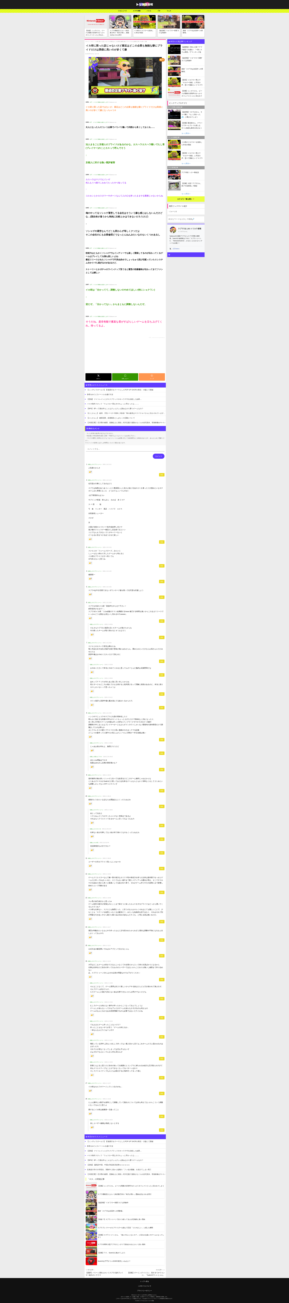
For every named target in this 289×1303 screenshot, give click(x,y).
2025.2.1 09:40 (108, 678)
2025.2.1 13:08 (108, 983)
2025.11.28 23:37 (106, 829)
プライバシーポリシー (144, 1290)
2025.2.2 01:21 (108, 697)
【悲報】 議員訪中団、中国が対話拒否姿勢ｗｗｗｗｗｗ (108, 1165)
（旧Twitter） (176, 249)
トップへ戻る (144, 1281)
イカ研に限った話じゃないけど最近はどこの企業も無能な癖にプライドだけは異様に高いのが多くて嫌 (121, 41)
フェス (169, 11)
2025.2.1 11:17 (107, 927)
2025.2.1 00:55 (108, 624)
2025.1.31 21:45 (107, 571)
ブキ (158, 11)
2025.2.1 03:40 (107, 775)
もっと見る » (186, 133)
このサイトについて (144, 1286)
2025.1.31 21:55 (107, 587)
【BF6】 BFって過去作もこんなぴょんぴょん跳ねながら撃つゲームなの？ (115, 408)
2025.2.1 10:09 (107, 897)
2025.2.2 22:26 (108, 1021)
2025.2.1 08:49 (107, 858)
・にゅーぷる (172, 211)
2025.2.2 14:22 (108, 1119)
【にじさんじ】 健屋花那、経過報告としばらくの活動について (111, 418)
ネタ (92, 41)
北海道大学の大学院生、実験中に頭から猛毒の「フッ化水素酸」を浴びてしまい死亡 (119, 1169)
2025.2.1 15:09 (108, 1062)
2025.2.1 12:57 (107, 1083)
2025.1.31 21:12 (107, 464)
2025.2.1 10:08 (107, 874)
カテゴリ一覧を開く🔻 (186, 199)
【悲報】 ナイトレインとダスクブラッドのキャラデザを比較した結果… (114, 399)
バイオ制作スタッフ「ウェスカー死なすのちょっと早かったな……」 (113, 404)
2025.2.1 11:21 (107, 945)
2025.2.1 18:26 (108, 809)
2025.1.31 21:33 (107, 547)
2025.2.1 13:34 (107, 1099)
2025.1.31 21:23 (107, 480)
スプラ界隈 (136, 11)
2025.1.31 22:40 (107, 713)
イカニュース (122, 11)
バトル (149, 11)
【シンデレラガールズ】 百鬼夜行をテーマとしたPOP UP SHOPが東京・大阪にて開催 (120, 390)
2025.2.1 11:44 (107, 961)
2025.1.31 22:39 (107, 642)
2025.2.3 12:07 (108, 1040)
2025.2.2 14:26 (108, 1002)
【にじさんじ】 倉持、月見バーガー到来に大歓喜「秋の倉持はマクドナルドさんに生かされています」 (126, 413)
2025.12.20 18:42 (108, 756)
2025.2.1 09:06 (108, 743)
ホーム (87, 41)
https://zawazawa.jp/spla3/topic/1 (158, 337)
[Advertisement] (125, 355)
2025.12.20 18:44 (104, 842)
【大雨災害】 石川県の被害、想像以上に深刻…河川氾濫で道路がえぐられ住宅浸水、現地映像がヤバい (126, 422)
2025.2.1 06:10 (107, 796)
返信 (161, 475)
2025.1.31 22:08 (107, 602)
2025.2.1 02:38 (108, 664)
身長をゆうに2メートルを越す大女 (100, 394)
